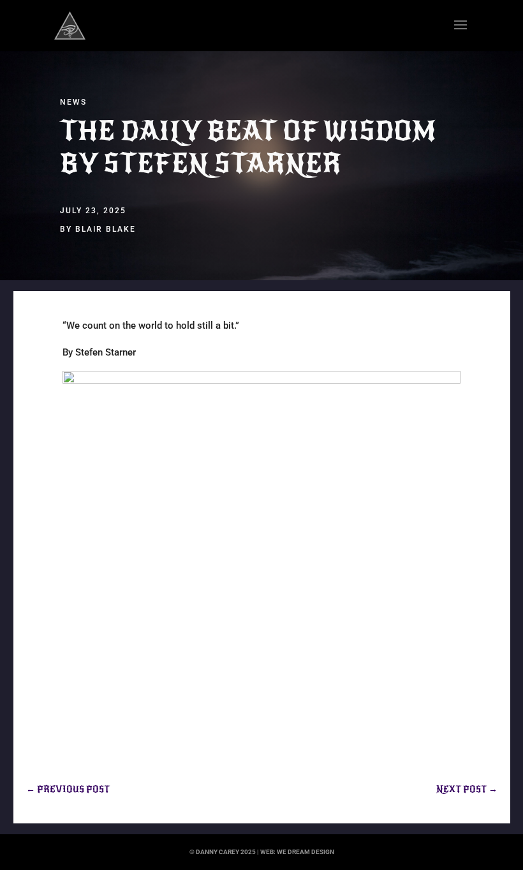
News (73, 102)
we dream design (305, 851)
